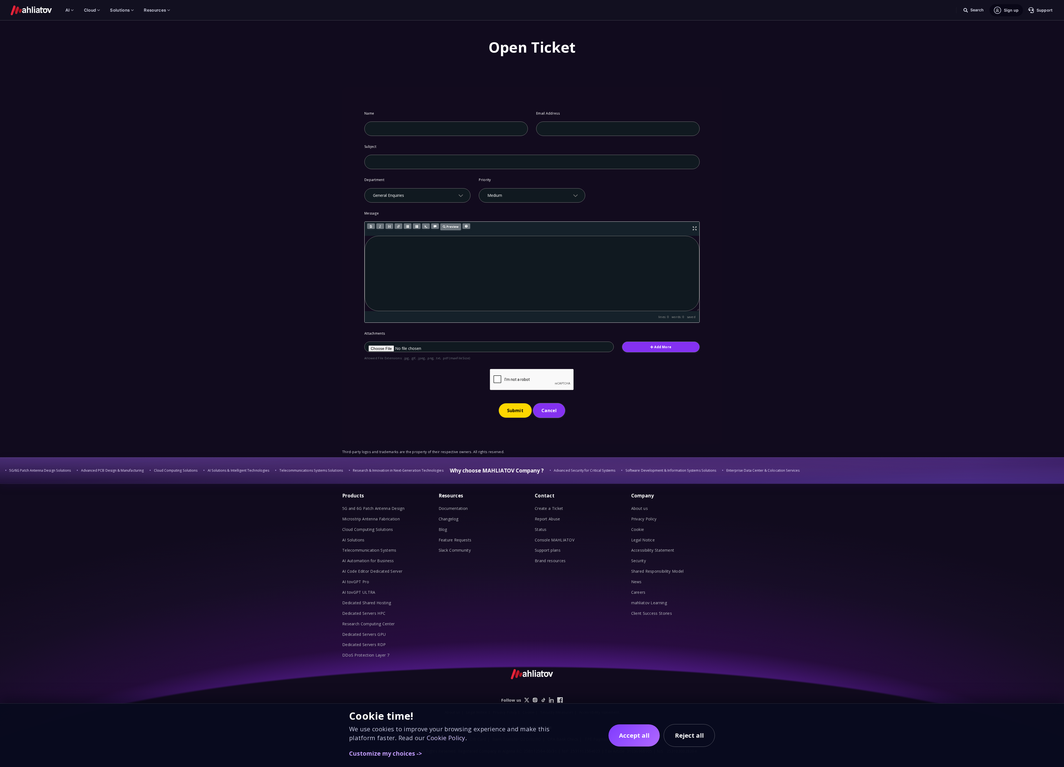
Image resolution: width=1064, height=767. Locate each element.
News (636, 581)
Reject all (689, 735)
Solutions (120, 10)
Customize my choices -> (385, 753)
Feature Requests (455, 540)
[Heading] (389, 226)
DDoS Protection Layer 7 (365, 655)
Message (371, 213)
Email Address (548, 113)
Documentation (453, 508)
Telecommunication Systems (369, 550)
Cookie (637, 529)
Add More (662, 347)
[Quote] (435, 226)
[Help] (466, 226)
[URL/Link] (398, 226)
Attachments (374, 333)
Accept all (634, 735)
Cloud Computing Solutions (367, 529)
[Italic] (380, 226)
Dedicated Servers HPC (363, 613)
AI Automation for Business (368, 560)
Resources (155, 10)
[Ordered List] (417, 226)
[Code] (426, 226)
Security (638, 560)
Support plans (548, 550)
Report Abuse (547, 518)
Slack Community (455, 550)
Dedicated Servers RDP (364, 644)
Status (541, 529)
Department (374, 179)
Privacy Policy (644, 518)
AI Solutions (353, 540)
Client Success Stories (651, 613)
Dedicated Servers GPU (364, 634)
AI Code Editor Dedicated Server (372, 571)
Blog (443, 529)
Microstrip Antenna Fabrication (371, 518)
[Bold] (371, 226)
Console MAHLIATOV (554, 540)
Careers (638, 592)
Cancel (549, 410)
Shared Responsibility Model (657, 571)
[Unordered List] (407, 226)
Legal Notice (643, 540)
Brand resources (550, 560)
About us (639, 508)
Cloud (90, 10)
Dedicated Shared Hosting (366, 602)
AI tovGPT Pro (355, 581)
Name (369, 113)
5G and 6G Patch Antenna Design (373, 508)
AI (67, 10)
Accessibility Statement (652, 550)
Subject (370, 146)
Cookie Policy (446, 738)
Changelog (449, 518)
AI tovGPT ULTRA (358, 592)
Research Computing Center (368, 623)
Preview (452, 227)
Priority (485, 179)
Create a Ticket (549, 508)
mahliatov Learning (649, 602)
